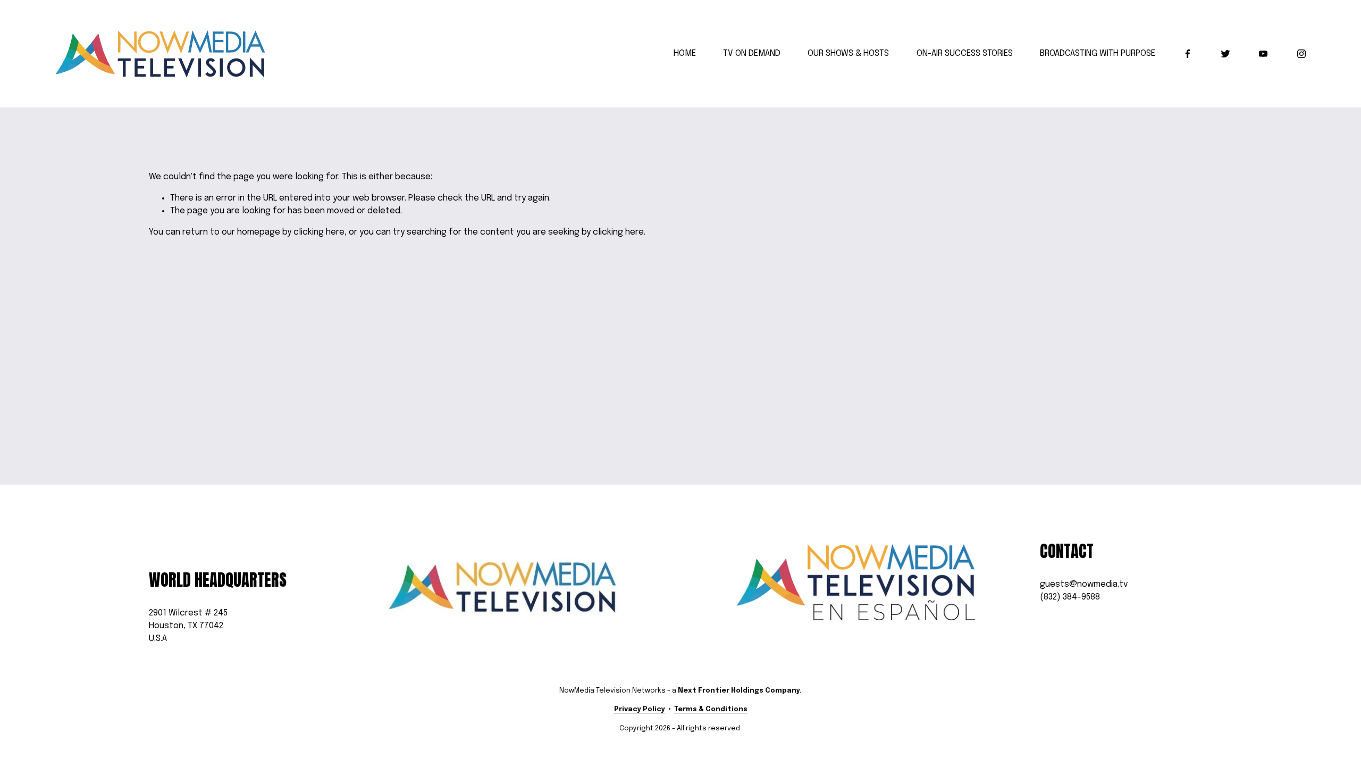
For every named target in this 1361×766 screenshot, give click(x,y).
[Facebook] (1187, 53)
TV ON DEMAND (751, 53)
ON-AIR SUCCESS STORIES (965, 53)
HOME (685, 53)
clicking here (319, 232)
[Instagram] (1301, 53)
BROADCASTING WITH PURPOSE (1097, 53)
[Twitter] (1225, 53)
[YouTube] (1263, 53)
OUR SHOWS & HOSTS (848, 53)
